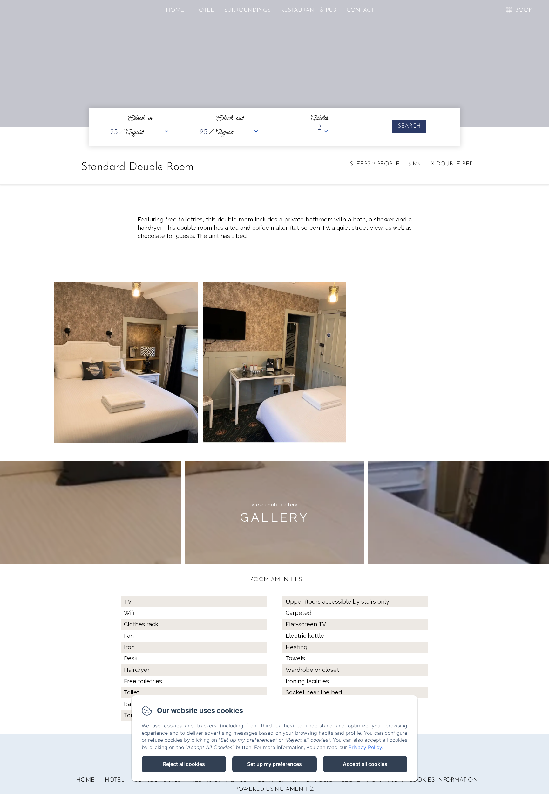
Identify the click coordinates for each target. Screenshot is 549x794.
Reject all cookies (184, 764)
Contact (360, 10)
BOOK (523, 10)
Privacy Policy (365, 747)
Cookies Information (443, 780)
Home (175, 10)
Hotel (204, 10)
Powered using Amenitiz (274, 789)
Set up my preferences (274, 764)
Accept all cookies (365, 764)
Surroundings (247, 10)
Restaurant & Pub (308, 10)
